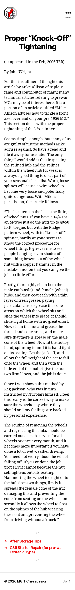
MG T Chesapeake (31, 581)
